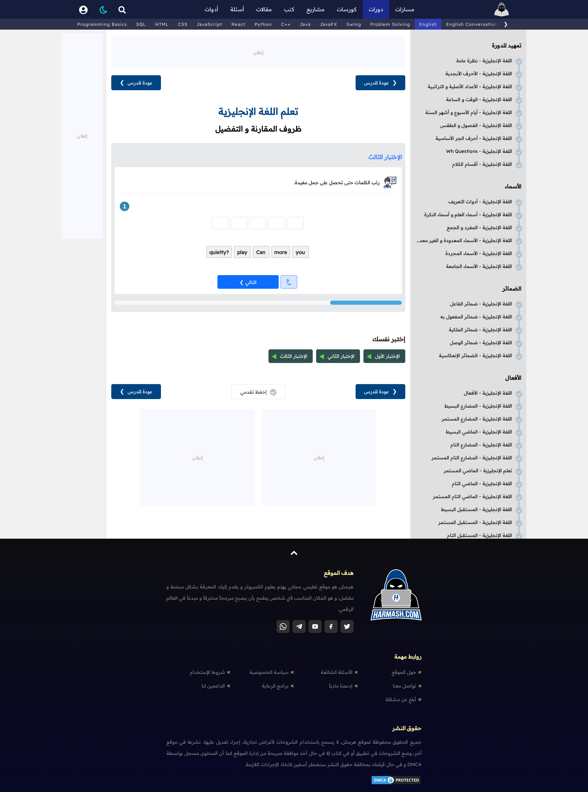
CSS (182, 24)
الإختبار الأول (387, 356)
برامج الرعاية (275, 686)
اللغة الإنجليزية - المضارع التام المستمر (471, 458)
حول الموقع (404, 672)
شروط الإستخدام (207, 672)
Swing (353, 24)
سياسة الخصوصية (269, 672)
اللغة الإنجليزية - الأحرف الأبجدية (478, 73)
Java (305, 24)
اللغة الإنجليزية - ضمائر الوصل (481, 342)
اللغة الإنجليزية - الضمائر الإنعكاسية (475, 355)
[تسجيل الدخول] (83, 9)
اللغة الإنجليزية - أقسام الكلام (482, 164)
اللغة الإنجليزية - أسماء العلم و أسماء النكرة (468, 214)
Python (263, 24)
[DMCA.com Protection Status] (396, 783)
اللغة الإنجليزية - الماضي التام (482, 483)
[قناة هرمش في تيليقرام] (299, 626)
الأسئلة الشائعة (337, 672)
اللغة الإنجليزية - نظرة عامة (484, 61)
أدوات (211, 9)
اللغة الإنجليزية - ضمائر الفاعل (481, 304)
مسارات (404, 9)
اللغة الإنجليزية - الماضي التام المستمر (472, 496)
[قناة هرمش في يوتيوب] (315, 626)
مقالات (264, 9)
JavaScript (209, 24)
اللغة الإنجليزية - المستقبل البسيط (476, 509)
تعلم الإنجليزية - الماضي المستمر (478, 471)
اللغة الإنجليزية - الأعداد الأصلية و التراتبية (470, 86)
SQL (141, 24)
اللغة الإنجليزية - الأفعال (488, 393)
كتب (289, 9)
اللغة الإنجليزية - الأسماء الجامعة (479, 266)
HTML (162, 24)
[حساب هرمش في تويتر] (347, 626)
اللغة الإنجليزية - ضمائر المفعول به (476, 317)
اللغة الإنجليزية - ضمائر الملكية (480, 330)
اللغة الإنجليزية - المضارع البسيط (478, 406)
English (428, 24)
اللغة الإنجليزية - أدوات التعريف (480, 202)
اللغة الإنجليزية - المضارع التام (481, 445)
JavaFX (328, 24)
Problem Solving (390, 24)
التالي (251, 282)
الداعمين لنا (213, 686)
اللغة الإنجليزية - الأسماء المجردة (478, 253)
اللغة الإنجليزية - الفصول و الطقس (476, 125)
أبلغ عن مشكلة (401, 699)
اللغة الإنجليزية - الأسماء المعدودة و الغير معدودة (463, 240)
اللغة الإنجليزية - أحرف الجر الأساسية (474, 138)
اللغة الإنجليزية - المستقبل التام (479, 535)
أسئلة (237, 9)
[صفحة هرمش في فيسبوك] (331, 626)
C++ (286, 24)
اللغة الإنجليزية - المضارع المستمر (477, 419)
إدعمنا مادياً (341, 686)
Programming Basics (102, 24)
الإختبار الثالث (293, 356)
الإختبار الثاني (341, 356)
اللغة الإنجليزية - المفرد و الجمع (479, 227)
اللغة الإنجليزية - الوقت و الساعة (479, 99)
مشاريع (316, 9)
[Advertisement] (258, 51)
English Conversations (473, 24)
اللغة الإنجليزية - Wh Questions (479, 151)
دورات (376, 9)
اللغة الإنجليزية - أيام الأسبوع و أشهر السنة (468, 112)
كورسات (347, 9)
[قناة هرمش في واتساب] (283, 626)
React (238, 24)
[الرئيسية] (501, 9)
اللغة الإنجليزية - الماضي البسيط (479, 432)
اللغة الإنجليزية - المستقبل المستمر (475, 522)
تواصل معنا (404, 686)
